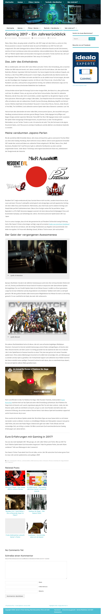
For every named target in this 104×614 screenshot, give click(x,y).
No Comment (52, 38)
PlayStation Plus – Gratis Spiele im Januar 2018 (18, 605)
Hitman (19, 460)
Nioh (41, 460)
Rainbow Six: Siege (59, 460)
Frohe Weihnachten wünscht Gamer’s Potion (15, 536)
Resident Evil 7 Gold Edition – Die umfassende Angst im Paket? (15, 513)
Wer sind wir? (73, 2)
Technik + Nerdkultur (53, 2)
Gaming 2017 (13, 460)
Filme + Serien (34, 2)
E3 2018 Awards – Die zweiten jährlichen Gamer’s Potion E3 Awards (36, 489)
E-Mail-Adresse (43, 586)
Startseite (9, 2)
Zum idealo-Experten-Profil (79, 85)
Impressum (57, 610)
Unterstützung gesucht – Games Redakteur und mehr (77, 610)
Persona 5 (51, 460)
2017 (8, 460)
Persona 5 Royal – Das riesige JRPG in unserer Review (15, 488)
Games (20, 2)
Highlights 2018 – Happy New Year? (58, 605)
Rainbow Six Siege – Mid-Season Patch (37, 512)
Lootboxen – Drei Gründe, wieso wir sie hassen (36, 536)
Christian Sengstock (12, 38)
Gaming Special (42, 38)
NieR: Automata (35, 460)
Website (41, 591)
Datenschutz (58, 612)
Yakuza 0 (10, 462)
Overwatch (45, 460)
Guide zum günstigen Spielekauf (59, 224)
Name (40, 582)
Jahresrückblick (26, 460)
